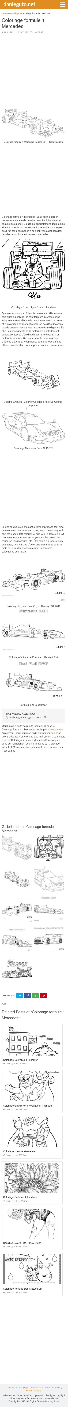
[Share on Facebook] (27, 995)
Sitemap (37, 1390)
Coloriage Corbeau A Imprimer (20, 1197)
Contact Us (12, 1387)
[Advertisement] (34, 71)
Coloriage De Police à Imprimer (20, 1059)
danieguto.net (19, 4)
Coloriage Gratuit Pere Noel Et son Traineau (27, 1105)
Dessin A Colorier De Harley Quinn (22, 1243)
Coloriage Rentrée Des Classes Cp (22, 1288)
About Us (49, 1387)
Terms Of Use (36, 1387)
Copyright (23, 1387)
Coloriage (8, 32)
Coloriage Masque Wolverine (19, 1151)
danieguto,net (55, 729)
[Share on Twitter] (19, 995)
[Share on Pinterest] (43, 995)
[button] (63, 4)
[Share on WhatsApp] (35, 995)
